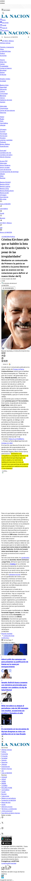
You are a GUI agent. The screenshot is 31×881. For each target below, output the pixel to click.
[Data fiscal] (2, 878)
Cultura (2, 91)
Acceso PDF (3, 161)
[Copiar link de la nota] (2, 358)
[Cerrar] (29, 33)
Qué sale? (3, 151)
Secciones (5, 23)
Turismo (2, 132)
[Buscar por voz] (28, 37)
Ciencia (2, 98)
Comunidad (4, 94)
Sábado (2, 174)
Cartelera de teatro (6, 155)
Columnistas (4, 108)
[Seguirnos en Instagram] (2, 829)
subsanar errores (14, 574)
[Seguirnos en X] (2, 823)
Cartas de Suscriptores (7, 110)
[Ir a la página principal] (15, 17)
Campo (2, 64)
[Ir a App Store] (6, 844)
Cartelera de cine (5, 153)
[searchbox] (14, 37)
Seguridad (3, 87)
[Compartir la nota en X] (4, 361)
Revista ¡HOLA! (4, 184)
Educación (3, 89)
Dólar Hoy (3, 62)
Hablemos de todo (6, 100)
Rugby (2, 119)
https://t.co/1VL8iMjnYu (16, 439)
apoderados (25, 558)
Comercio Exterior (6, 68)
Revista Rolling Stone (7, 191)
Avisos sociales (5, 167)
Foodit (4, 25)
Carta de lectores (5, 170)
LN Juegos (3, 129)
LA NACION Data (5, 51)
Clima (2, 49)
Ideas (2, 176)
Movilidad (3, 70)
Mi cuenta (5, 30)
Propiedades (4, 66)
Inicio (4, 20)
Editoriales (3, 106)
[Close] (2, 736)
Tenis (1, 121)
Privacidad (12, 863)
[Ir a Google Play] (6, 840)
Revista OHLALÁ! (5, 182)
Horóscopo (3, 136)
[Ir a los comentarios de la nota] (4, 353)
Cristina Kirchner (8, 636)
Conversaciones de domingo (9, 172)
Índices (2, 72)
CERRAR (2, 1)
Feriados (3, 138)
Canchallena (4, 123)
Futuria (2, 60)
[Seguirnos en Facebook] (2, 818)
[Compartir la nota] (2, 356)
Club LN (4, 28)
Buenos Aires (4, 85)
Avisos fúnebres (5, 165)
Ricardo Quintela (6, 634)
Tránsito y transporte (7, 47)
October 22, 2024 (6, 443)
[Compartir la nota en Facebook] (2, 361)
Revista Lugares (5, 186)
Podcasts (3, 142)
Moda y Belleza (5, 144)
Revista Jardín (4, 193)
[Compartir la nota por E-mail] (7, 361)
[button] (15, 132)
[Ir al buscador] (3, 13)
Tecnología (3, 134)
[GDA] (6, 870)
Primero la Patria (18, 369)
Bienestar (3, 96)
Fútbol (2, 117)
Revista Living (4, 189)
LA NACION (5, 237)
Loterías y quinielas (6, 140)
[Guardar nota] (2, 353)
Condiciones (5, 863)
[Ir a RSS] (2, 834)
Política (12, 237)
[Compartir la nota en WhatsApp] (4, 356)
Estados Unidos (5, 79)
